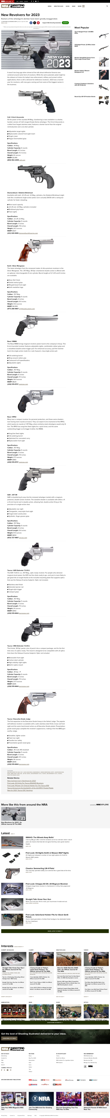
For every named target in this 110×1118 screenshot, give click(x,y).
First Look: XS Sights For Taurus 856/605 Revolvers (25, 783)
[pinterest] (38, 22)
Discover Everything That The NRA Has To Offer (67, 1108)
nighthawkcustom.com (27, 308)
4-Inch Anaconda (27, 772)
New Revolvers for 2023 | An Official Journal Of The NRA (11, 823)
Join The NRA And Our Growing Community (40, 1108)
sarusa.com (23, 537)
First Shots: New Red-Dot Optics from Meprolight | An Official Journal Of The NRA (95, 984)
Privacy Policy (4, 1115)
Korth (52, 772)
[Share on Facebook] (31, 22)
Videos (86, 950)
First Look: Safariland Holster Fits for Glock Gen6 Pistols (47, 915)
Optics (30, 859)
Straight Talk (6, 973)
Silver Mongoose (59, 772)
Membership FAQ (88, 1060)
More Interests (18, 946)
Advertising (4, 1056)
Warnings (30, 1115)
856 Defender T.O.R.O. (52, 773)
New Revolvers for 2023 (13, 772)
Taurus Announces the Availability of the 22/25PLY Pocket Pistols (30, 788)
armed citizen (13, 973)
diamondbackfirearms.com (28, 233)
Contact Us (4, 1058)
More (12, 834)
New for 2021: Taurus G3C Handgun (20, 790)
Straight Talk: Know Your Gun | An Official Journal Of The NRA (13, 969)
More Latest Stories (61, 931)
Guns (67, 6)
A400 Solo (69, 973)
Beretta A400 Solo (62, 973)
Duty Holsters (34, 973)
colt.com (22, 160)
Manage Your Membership (90, 1062)
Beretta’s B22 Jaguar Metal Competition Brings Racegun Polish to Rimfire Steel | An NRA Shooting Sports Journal (68, 983)
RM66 (12, 773)
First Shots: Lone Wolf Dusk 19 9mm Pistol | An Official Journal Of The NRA (96, 990)
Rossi (8, 773)
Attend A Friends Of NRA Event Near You (95, 1108)
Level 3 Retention (42, 973)
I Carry (31, 950)
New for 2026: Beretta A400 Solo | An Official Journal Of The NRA (67, 969)
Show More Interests (63, 1022)
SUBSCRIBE (9, 1038)
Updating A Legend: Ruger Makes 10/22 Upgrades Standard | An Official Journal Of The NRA (68, 990)
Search (3, 1065)
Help (2, 1062)
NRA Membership (88, 1056)
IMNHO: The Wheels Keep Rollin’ (40, 837)
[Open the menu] (83, 6)
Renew (21, 1)
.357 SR (24, 773)
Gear (73, 6)
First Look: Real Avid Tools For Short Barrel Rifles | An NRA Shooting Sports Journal (68, 977)
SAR (21, 773)
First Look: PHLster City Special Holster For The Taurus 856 (28, 785)
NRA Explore (59, 1062)
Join (17, 1)
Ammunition (5, 1002)
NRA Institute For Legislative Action (65, 1060)
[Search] (107, 6)
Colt (21, 772)
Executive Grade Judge (13, 775)
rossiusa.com (23, 384)
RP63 (18, 773)
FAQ (2, 1060)
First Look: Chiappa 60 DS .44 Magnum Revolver (47, 883)
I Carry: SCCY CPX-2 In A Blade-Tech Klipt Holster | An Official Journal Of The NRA (41, 988)
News (49, 6)
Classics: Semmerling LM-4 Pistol (40, 868)
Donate (26, 1)
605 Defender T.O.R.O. (36, 773)
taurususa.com (24, 613)
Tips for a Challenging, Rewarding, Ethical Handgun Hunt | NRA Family (13, 978)
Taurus (28, 773)
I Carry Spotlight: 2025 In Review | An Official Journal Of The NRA (40, 978)
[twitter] (34, 22)
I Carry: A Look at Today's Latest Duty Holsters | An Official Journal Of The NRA (40, 969)
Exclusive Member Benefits (90, 1058)
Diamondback (36, 772)
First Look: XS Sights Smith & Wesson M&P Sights (47, 852)
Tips (30, 846)
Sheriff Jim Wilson (33, 903)
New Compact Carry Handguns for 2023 (21, 781)
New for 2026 (76, 973)
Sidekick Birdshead (45, 772)
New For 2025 (58, 6)
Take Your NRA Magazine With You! (12, 1108)
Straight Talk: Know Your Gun (38, 899)
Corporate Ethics (21, 1115)
